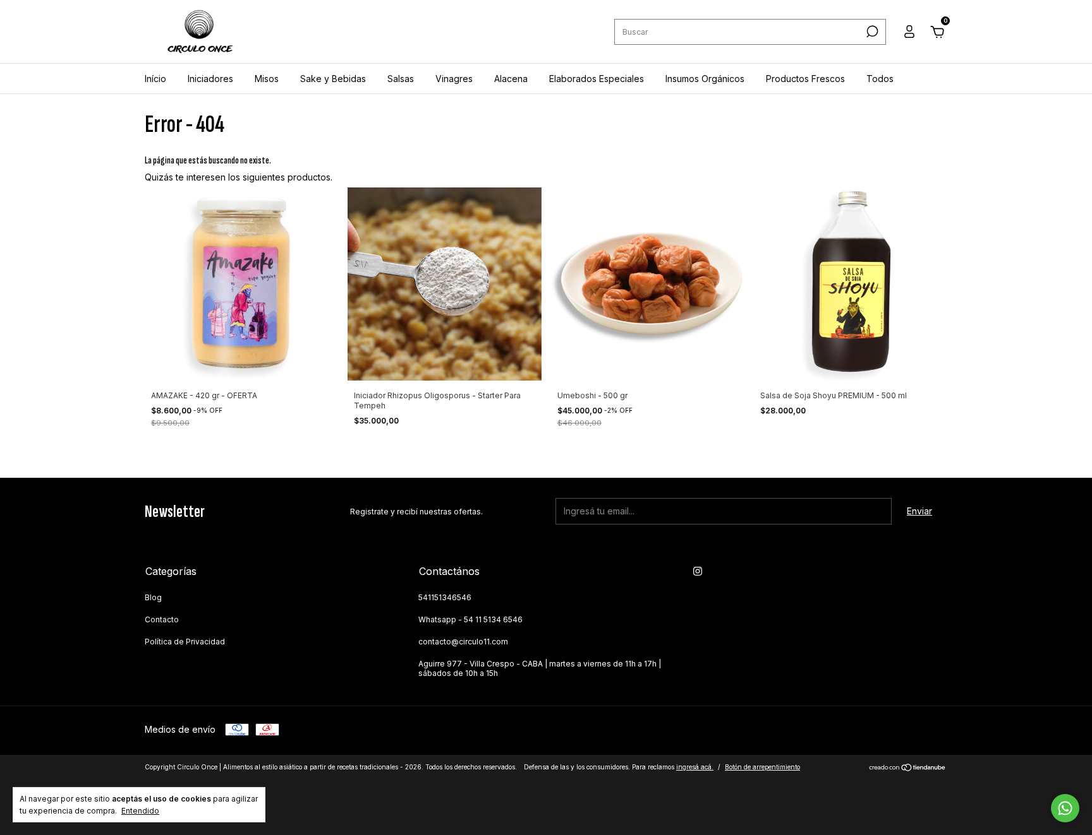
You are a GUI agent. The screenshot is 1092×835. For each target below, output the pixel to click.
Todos (880, 78)
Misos (267, 78)
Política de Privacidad (185, 641)
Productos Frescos (805, 78)
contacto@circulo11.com (463, 641)
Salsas (400, 78)
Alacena (511, 78)
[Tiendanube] (907, 768)
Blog (153, 597)
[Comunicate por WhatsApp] (1065, 808)
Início (155, 78)
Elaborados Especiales (596, 78)
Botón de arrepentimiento (762, 767)
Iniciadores (210, 78)
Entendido (140, 810)
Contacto (162, 619)
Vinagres (454, 78)
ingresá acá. (694, 767)
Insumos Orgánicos (704, 78)
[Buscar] (871, 31)
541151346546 (444, 597)
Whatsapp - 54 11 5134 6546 (470, 619)
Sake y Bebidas (333, 78)
